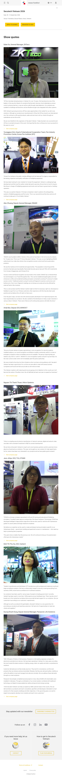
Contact (16, 753)
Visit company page (11, 128)
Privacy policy (32, 770)
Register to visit (27, 24)
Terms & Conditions (25, 765)
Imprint (25, 770)
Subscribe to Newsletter (45, 711)
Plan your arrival (46, 753)
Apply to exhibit (12, 24)
